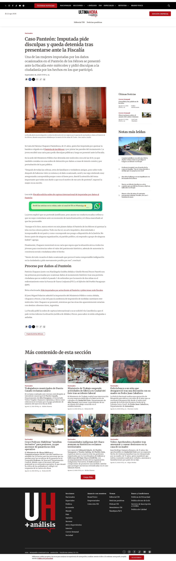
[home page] (88, 13)
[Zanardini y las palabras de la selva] (146, 101)
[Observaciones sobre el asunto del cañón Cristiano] (146, 114)
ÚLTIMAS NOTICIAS (45, 6)
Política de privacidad (45, 558)
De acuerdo (136, 557)
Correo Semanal (124, 99)
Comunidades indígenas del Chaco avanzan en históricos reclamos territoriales (86, 444)
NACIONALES (65, 6)
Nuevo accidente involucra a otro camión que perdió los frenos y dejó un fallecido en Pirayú (136, 186)
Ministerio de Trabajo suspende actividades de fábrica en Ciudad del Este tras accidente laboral (87, 390)
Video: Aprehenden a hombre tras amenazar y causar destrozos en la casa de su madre (128, 444)
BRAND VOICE (137, 6)
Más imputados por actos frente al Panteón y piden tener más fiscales (71, 290)
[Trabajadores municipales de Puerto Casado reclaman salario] (45, 371)
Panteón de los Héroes (54, 149)
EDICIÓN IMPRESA (160, 14)
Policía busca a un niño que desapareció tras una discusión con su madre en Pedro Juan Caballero (130, 390)
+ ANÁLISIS (92, 6)
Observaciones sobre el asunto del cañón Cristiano (128, 116)
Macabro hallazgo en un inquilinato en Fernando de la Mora (136, 177)
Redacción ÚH (89, 409)
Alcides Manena (47, 406)
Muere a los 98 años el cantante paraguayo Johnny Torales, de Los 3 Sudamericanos (135, 195)
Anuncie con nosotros (96, 494)
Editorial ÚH (79, 22)
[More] (84, 6)
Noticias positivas (94, 22)
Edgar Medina (131, 462)
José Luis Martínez (134, 120)
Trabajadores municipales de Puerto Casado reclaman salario (44, 389)
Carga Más (88, 477)
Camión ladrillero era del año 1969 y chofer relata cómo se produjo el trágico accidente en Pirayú (135, 159)
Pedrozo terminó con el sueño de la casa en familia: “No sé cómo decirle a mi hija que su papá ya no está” (135, 169)
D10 (100, 6)
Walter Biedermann (135, 106)
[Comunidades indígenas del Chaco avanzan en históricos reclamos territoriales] (88, 425)
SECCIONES (78, 6)
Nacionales (29, 33)
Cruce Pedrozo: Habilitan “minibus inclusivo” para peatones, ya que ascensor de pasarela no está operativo (43, 446)
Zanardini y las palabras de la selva (128, 102)
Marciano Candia (133, 409)
